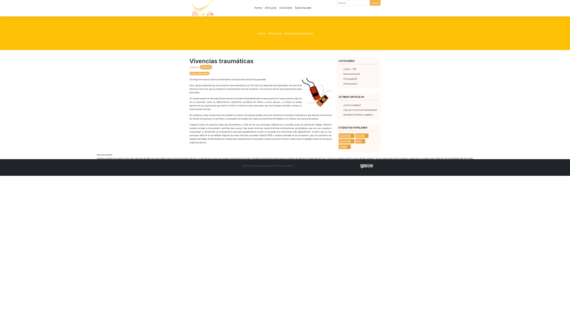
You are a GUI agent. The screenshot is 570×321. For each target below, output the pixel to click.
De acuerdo (104, 165)
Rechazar (119, 165)
